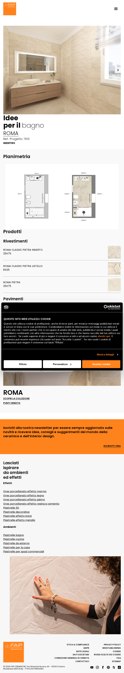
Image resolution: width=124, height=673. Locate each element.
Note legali (82, 651)
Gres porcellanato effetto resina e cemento (31, 504)
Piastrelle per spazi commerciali (23, 551)
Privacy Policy (112, 644)
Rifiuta (22, 364)
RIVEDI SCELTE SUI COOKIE (107, 654)
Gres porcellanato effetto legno (23, 495)
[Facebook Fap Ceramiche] (102, 667)
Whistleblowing (111, 648)
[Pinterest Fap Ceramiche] (108, 667)
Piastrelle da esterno (16, 543)
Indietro (9, 143)
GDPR (86, 648)
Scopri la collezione (16, 398)
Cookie (117, 651)
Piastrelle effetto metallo (19, 520)
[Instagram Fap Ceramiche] (97, 667)
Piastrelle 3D (11, 508)
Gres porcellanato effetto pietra (24, 499)
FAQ (119, 658)
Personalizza (60, 364)
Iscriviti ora (112, 446)
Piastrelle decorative (16, 512)
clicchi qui (104, 336)
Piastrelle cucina (13, 539)
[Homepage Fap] (9, 9)
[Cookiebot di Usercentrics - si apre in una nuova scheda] (106, 307)
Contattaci (82, 661)
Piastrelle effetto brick (17, 516)
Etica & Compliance (78, 644)
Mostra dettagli (105, 354)
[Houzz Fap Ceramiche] (113, 667)
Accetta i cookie (101, 364)
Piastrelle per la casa (16, 547)
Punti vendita (11, 403)
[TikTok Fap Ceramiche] (119, 667)
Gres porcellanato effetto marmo (24, 491)
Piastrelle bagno (13, 535)
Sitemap (116, 661)
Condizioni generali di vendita (71, 658)
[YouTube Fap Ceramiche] (91, 667)
